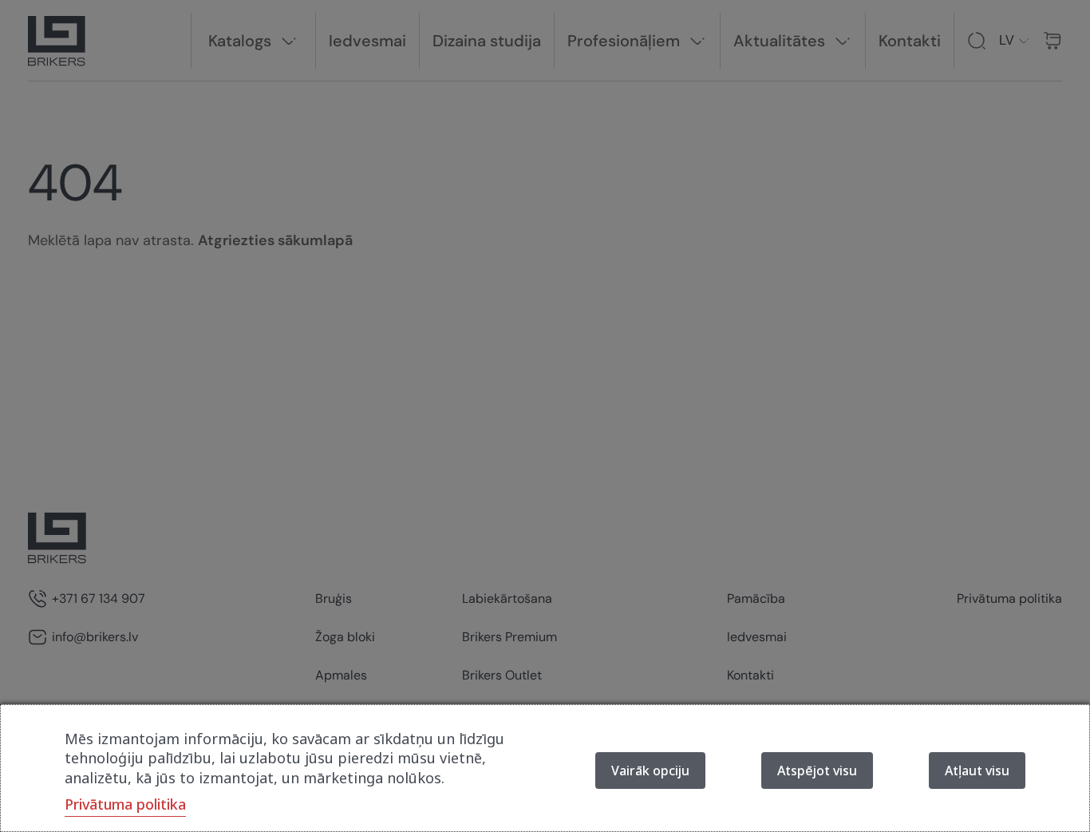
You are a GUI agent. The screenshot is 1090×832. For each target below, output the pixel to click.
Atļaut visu (977, 770)
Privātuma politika (125, 804)
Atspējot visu (817, 770)
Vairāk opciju (650, 770)
